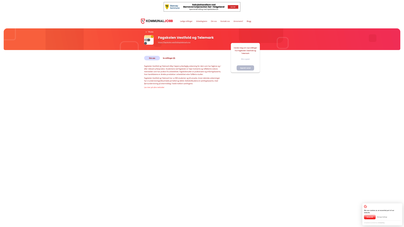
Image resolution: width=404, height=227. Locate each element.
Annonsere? (238, 21)
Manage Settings (382, 217)
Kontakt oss (225, 21)
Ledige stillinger (186, 21)
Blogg (249, 21)
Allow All (370, 217)
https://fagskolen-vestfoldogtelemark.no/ (174, 42)
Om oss (214, 21)
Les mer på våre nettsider (154, 87)
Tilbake (150, 32)
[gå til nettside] (164, 87)
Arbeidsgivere (201, 21)
